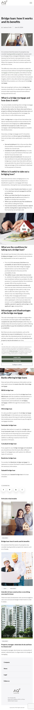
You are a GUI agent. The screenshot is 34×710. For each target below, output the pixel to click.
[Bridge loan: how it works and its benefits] (17, 518)
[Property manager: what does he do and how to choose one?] (17, 622)
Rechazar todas (17, 361)
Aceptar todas (17, 357)
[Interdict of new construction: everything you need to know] (17, 569)
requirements (7, 258)
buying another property (14, 54)
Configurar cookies (17, 364)
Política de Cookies (13, 351)
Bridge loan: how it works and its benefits (15, 541)
